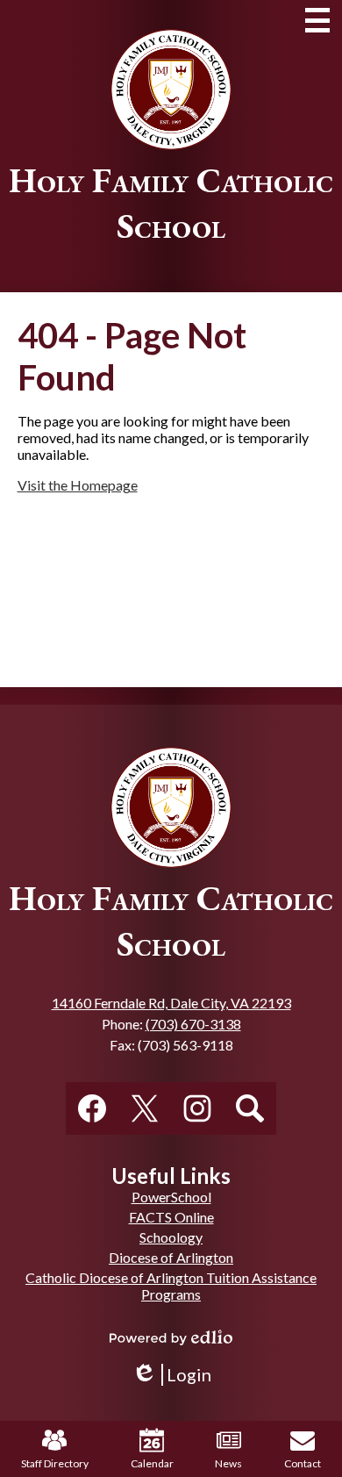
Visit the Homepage (78, 485)
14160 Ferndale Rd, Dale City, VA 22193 (171, 1002)
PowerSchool (171, 1196)
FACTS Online (171, 1216)
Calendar (152, 1463)
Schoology (171, 1237)
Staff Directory (55, 1463)
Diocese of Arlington (171, 1257)
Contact (302, 1463)
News (228, 1463)
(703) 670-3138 (193, 1023)
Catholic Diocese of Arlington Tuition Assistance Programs (171, 1285)
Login (171, 1375)
